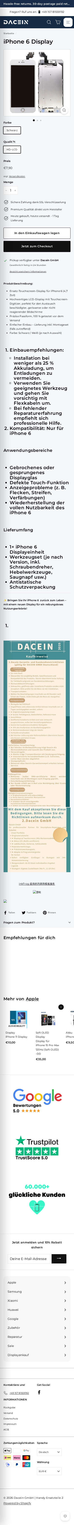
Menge (8, 182)
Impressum (10, 1424)
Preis (7, 161)
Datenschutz (10, 1418)
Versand (8, 1413)
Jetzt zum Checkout (37, 246)
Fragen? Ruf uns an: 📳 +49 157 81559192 (37, 11)
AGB (6, 1429)
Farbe (7, 122)
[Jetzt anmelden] (59, 1259)
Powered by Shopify (17, 1503)
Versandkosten (17, 176)
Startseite (8, 33)
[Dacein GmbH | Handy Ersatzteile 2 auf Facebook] (39, 1392)
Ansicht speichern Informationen (28, 271)
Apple (32, 998)
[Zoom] (64, 110)
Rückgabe (9, 1407)
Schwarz (12, 130)
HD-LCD (12, 149)
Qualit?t (9, 141)
